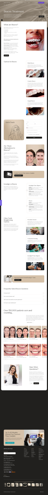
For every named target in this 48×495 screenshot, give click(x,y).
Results (16, 2)
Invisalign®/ (29, 257)
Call (31, 383)
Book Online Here (28, 0)
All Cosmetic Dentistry (25, 455)
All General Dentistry (26, 456)
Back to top (41, 491)
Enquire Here (36, 383)
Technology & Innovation (33, 452)
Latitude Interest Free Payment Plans (41, 454)
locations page (13, 465)
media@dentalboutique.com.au (8, 467)
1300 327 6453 (35, 16)
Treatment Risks (41, 459)
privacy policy (38, 134)
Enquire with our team (10, 442)
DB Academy (25, 2)
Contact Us (32, 456)
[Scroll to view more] (2, 20)
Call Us (36, 2)
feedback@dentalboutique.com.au (8, 470)
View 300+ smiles (29, 322)
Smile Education (41, 449)
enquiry (17, 52)
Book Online (6, 55)
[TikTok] (9, 476)
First (26, 123)
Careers (32, 455)
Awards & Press (33, 454)
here (34, 320)
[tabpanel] (10, 333)
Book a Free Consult (41, 2)
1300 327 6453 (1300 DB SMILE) (8, 456)
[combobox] (27, 128)
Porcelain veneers (29, 221)
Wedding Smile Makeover (41, 457)
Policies (40, 458)
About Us (32, 449)
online (12, 52)
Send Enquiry (41, 16)
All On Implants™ (26, 452)
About (18, 2)
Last (35, 123)
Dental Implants (26, 453)
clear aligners (32, 257)
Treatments (13, 2)
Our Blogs (21, 2)
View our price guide (18, 175)
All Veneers (25, 449)
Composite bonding (30, 240)
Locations (29, 2)
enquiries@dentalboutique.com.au (8, 462)
